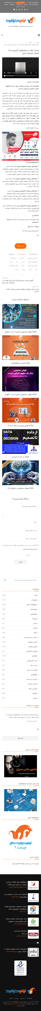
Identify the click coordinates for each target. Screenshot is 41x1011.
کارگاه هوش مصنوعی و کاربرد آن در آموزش (21, 332)
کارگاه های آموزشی (32, 266)
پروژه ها (19, 619)
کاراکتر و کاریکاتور (19, 651)
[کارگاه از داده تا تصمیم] (20, 441)
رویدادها (26, 4)
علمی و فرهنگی (19, 642)
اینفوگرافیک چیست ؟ (32, 2)
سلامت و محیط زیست (19, 637)
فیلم (11, 262)
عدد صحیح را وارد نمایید (30, 549)
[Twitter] (24, 10)
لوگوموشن (19, 675)
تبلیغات (6, 4)
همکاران (19, 693)
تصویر (23, 262)
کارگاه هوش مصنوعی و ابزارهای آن (20, 488)
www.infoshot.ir (22, 936)
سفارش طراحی (20, 2)
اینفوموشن (19, 614)
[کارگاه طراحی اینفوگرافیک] (20, 347)
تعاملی (19, 628)
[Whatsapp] (16, 10)
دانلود (19, 633)
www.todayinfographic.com (18, 887)
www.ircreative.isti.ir (20, 924)
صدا (17, 262)
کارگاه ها (19, 656)
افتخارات (29, 998)
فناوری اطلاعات (19, 647)
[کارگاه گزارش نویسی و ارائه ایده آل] (20, 410)
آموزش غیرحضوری (32, 258)
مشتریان (22, 998)
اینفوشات (12, 4)
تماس (17, 6)
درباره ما (23, 6)
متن (36, 269)
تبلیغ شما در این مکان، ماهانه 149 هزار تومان (25, 864)
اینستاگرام (13, 258)
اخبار (30, 43)
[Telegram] (14, 10)
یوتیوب (16, 269)
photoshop (22, 254)
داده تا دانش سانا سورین (15, 1004)
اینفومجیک (19, 4)
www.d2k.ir (23, 912)
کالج (23, 266)
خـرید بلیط (20, 246)
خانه (37, 43)
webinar (11, 254)
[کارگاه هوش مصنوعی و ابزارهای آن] (20, 472)
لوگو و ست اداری (19, 670)
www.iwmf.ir (16, 897)
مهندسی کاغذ (19, 689)
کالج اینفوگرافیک (13, 266)
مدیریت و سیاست (19, 679)
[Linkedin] (19, 10)
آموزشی (22, 258)
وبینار (30, 269)
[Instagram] (22, 10)
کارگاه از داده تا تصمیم (20, 457)
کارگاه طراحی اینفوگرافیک (20, 363)
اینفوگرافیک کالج (33, 4)
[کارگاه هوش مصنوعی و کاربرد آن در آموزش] (20, 316)
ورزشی (19, 698)
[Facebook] (27, 10)
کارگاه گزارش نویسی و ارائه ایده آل (20, 425)
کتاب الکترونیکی (19, 661)
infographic (33, 254)
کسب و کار (19, 665)
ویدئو (23, 269)
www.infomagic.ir (11, 952)
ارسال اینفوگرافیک (8, 2)
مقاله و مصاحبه (19, 684)
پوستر (19, 623)
